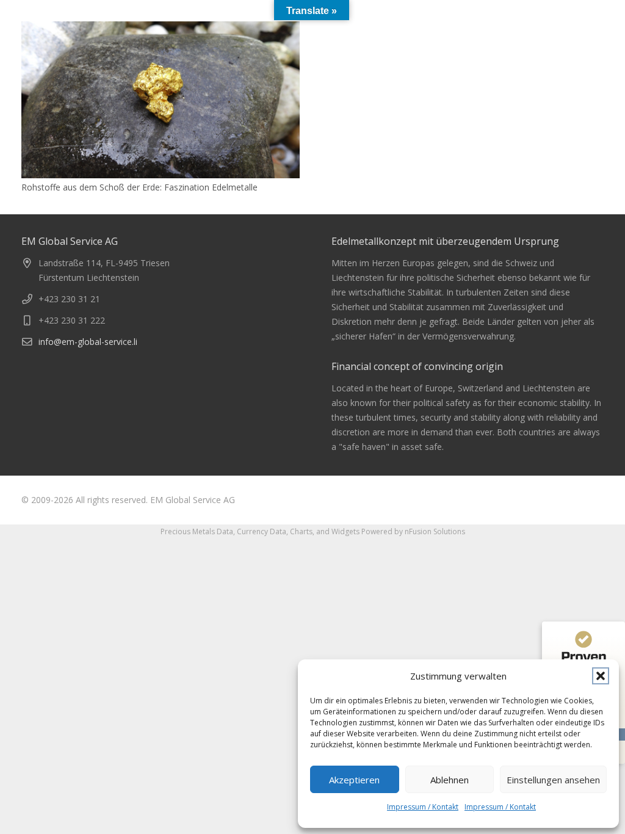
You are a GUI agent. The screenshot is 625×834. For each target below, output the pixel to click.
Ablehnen (449, 780)
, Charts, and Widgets (322, 531)
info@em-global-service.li (87, 341)
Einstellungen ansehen (553, 780)
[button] (600, 676)
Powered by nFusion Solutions (413, 531)
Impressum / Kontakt (422, 807)
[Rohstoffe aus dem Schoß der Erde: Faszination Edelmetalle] (160, 99)
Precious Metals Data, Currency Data (223, 531)
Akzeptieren (354, 780)
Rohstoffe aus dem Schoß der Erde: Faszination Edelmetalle (139, 187)
